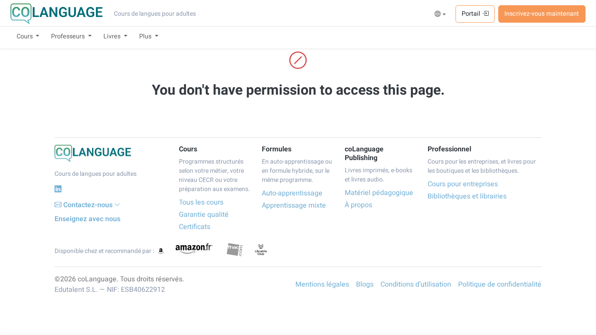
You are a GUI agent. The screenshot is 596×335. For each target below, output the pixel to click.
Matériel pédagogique (379, 193)
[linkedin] (58, 189)
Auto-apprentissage (292, 193)
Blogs (364, 284)
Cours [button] (25, 36)
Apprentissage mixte (294, 205)
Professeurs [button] (68, 36)
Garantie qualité (204, 214)
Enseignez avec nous (87, 219)
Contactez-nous (88, 205)
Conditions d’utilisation (415, 284)
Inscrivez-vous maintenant (541, 13)
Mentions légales (322, 284)
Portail (472, 13)
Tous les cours (201, 202)
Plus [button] (146, 36)
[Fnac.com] (234, 249)
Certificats (194, 227)
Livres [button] (112, 36)
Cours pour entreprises (463, 184)
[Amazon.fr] (193, 249)
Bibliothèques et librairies (467, 196)
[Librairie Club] (261, 249)
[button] (440, 14)
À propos (358, 205)
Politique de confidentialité (499, 284)
